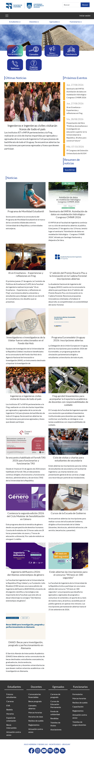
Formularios (77, 694)
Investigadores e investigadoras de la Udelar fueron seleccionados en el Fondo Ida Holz (25, 340)
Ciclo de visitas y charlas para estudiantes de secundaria (68, 459)
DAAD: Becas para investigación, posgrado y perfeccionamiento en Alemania (25, 645)
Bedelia (9, 709)
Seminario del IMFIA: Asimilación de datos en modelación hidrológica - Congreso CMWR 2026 (68, 214)
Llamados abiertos (32, 707)
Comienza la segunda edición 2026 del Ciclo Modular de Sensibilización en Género (26, 516)
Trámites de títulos (55, 724)
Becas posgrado (35, 701)
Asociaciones (55, 729)
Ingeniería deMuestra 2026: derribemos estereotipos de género (25, 573)
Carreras (10, 701)
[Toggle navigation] (6, 15)
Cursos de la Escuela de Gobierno (68, 513)
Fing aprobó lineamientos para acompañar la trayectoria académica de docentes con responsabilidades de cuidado (68, 400)
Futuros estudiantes (11, 695)
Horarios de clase (35, 716)
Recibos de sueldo (35, 720)
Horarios (10, 714)
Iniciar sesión (84, 15)
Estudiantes (14, 22)
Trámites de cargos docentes (79, 723)
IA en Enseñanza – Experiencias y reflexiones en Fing (74, 110)
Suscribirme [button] (70, 170)
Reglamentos (33, 725)
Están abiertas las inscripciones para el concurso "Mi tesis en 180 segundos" (68, 574)
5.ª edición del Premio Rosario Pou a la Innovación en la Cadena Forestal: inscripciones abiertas (68, 275)
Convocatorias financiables (34, 695)
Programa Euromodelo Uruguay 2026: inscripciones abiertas (68, 339)
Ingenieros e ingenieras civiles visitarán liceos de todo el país (32, 127)
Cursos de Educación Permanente (55, 704)
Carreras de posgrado (55, 695)
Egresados (54, 22)
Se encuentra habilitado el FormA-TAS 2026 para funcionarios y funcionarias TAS (26, 460)
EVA (8, 705)
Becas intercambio (11, 726)
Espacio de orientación (11, 719)
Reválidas (54, 718)
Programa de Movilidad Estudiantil (26, 211)
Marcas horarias (35, 712)
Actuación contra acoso (13, 733)
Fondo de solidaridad (55, 712)
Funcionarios (75, 22)
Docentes (33, 22)
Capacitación (77, 706)
